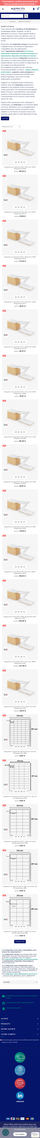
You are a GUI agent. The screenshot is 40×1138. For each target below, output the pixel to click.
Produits (5, 1024)
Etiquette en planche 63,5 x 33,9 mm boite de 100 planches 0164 (20, 842)
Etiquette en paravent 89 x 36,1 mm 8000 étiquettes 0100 (20, 572)
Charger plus (20, 941)
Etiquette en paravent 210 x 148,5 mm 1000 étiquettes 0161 (20, 707)
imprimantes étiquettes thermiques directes (18, 56)
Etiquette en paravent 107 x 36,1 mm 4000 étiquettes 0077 (20, 303)
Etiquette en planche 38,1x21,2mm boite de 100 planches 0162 (20, 752)
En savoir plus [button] (20, 1129)
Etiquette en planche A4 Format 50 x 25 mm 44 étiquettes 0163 (20, 797)
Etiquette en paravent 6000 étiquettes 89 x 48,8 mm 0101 (20, 617)
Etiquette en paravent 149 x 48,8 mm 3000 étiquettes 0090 (20, 482)
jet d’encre (28, 51)
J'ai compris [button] (20, 1134)
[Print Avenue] (20, 1083)
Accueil (6, 982)
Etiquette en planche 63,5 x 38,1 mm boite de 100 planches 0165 (20, 887)
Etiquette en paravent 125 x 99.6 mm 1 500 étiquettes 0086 (20, 437)
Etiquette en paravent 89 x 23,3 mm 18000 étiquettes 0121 (20, 662)
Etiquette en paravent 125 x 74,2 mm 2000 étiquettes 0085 (20, 392)
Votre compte (8, 1034)
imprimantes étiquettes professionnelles (21, 959)
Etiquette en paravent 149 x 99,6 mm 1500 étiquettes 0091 (20, 527)
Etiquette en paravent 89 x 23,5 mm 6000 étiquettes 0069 (20, 168)
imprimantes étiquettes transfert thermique (18, 53)
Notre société (8, 1029)
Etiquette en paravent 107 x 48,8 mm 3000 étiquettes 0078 (20, 347)
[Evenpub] (20, 1070)
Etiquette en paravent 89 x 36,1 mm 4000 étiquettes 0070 (20, 213)
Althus (4, 1018)
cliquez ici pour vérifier (10, 1042)
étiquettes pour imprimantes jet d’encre (21, 974)
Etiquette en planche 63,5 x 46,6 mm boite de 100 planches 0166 (20, 932)
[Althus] (20, 1057)
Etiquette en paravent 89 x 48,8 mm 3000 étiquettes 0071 (20, 258)
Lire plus (5, 118)
